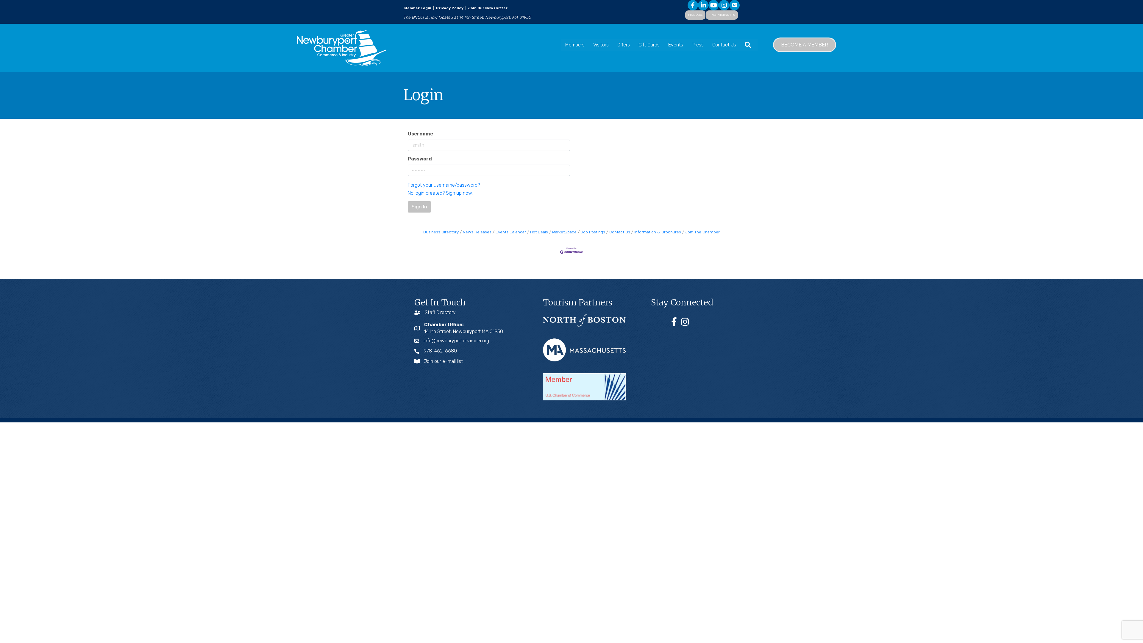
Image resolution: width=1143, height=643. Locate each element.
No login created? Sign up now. (440, 193)
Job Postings (593, 232)
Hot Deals (539, 232)
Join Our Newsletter (487, 8)
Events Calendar (511, 232)
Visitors (601, 45)
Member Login (417, 8)
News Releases (477, 232)
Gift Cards (649, 45)
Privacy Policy (449, 8)
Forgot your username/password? (444, 185)
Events (675, 45)
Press (698, 45)
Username (420, 134)
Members (575, 45)
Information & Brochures (657, 232)
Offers (623, 45)
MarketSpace (564, 232)
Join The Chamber (702, 232)
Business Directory (441, 232)
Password (420, 159)
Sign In (419, 207)
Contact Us (724, 45)
